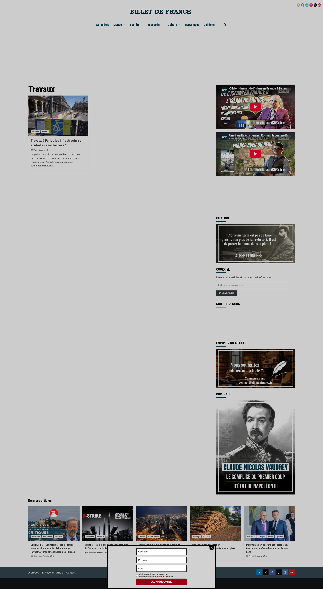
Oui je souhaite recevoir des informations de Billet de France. (156, 575)
